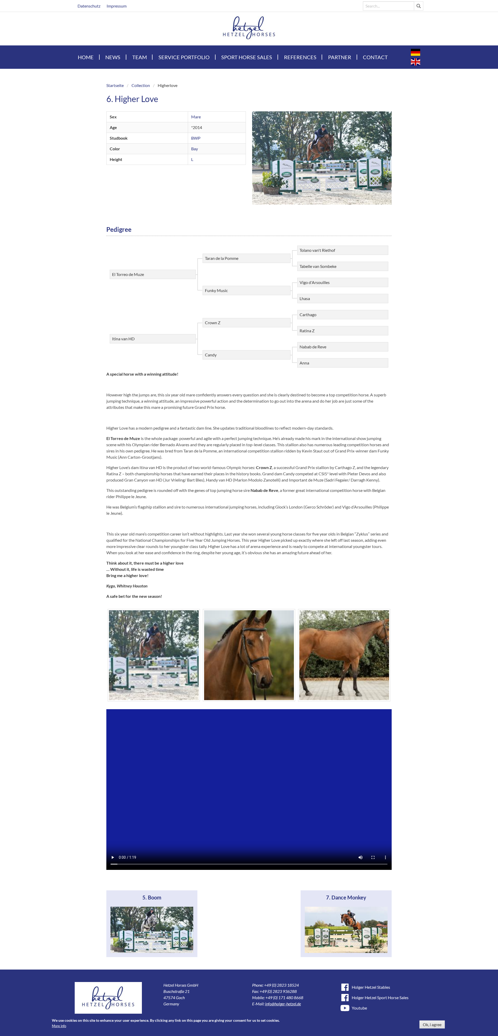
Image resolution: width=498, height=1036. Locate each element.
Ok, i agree (432, 1024)
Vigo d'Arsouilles (315, 282)
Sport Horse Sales (246, 57)
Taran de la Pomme (221, 258)
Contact (375, 57)
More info (59, 1026)
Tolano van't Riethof (317, 250)
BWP (195, 138)
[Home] (249, 28)
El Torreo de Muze (128, 274)
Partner (339, 57)
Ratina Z (307, 330)
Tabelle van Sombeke (318, 266)
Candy (211, 354)
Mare (196, 116)
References (300, 57)
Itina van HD (123, 338)
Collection (141, 85)
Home (86, 57)
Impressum (117, 5)
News (112, 57)
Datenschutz (89, 5)
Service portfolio (184, 57)
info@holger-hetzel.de (283, 1003)
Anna (304, 362)
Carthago (308, 314)
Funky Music (216, 290)
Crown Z (212, 322)
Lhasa (305, 298)
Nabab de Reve (313, 346)
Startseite (115, 85)
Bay (194, 148)
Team (139, 57)
